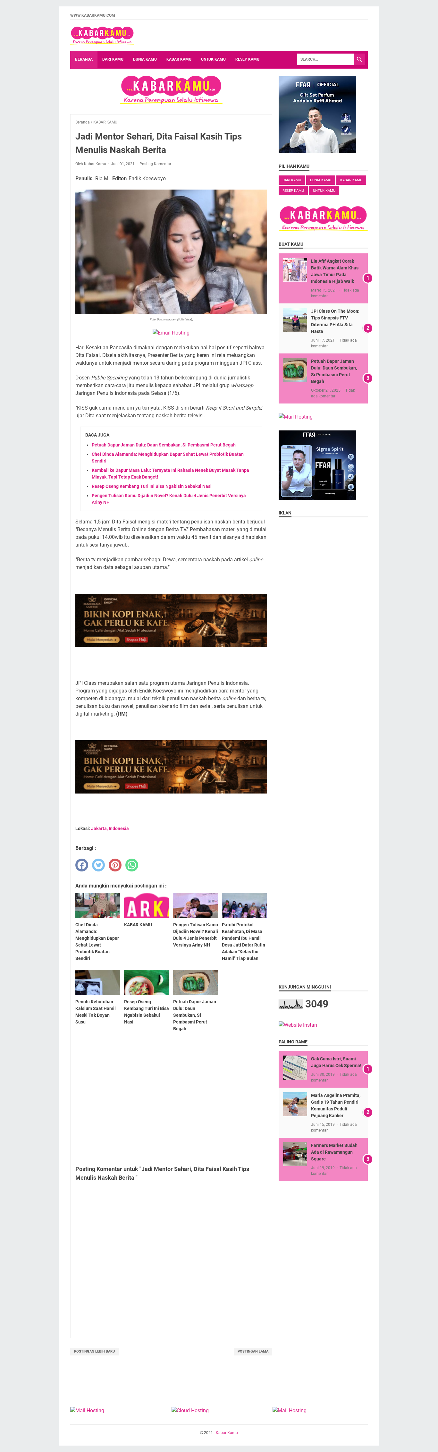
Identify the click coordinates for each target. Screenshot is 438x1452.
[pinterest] (115, 865)
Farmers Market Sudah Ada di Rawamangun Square (334, 1152)
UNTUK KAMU (324, 191)
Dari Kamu (112, 59)
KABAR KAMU (351, 180)
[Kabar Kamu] (102, 36)
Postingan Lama (253, 1351)
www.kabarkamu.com (92, 15)
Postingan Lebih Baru (94, 1351)
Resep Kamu (247, 59)
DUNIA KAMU (320, 180)
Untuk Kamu (213, 59)
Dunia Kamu (145, 59)
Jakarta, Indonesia (110, 828)
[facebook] (81, 865)
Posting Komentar (155, 164)
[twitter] (98, 865)
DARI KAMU (291, 180)
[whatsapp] (131, 865)
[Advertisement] (171, 1097)
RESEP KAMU (293, 191)
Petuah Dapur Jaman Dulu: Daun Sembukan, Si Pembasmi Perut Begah (164, 444)
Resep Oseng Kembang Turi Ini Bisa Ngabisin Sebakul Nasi (152, 486)
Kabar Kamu (178, 59)
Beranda (84, 59)
